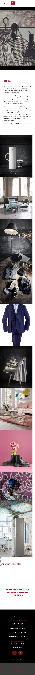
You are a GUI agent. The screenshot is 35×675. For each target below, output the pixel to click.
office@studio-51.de (18, 628)
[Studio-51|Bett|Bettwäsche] (16, 219)
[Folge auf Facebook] (14, 653)
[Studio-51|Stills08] (16, 429)
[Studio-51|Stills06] (0, 561)
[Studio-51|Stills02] (16, 261)
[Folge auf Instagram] (20, 653)
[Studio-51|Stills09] (16, 556)
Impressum (17, 671)
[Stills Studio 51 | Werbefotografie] (16, 303)
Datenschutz (17, 667)
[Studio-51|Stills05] (0, 558)
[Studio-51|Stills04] (0, 560)
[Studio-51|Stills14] (16, 472)
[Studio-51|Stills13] (16, 176)
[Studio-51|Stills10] (0, 557)
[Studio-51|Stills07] (16, 345)
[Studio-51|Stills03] (16, 387)
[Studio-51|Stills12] (16, 514)
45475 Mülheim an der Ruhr (17, 636)
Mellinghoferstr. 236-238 (17, 633)
